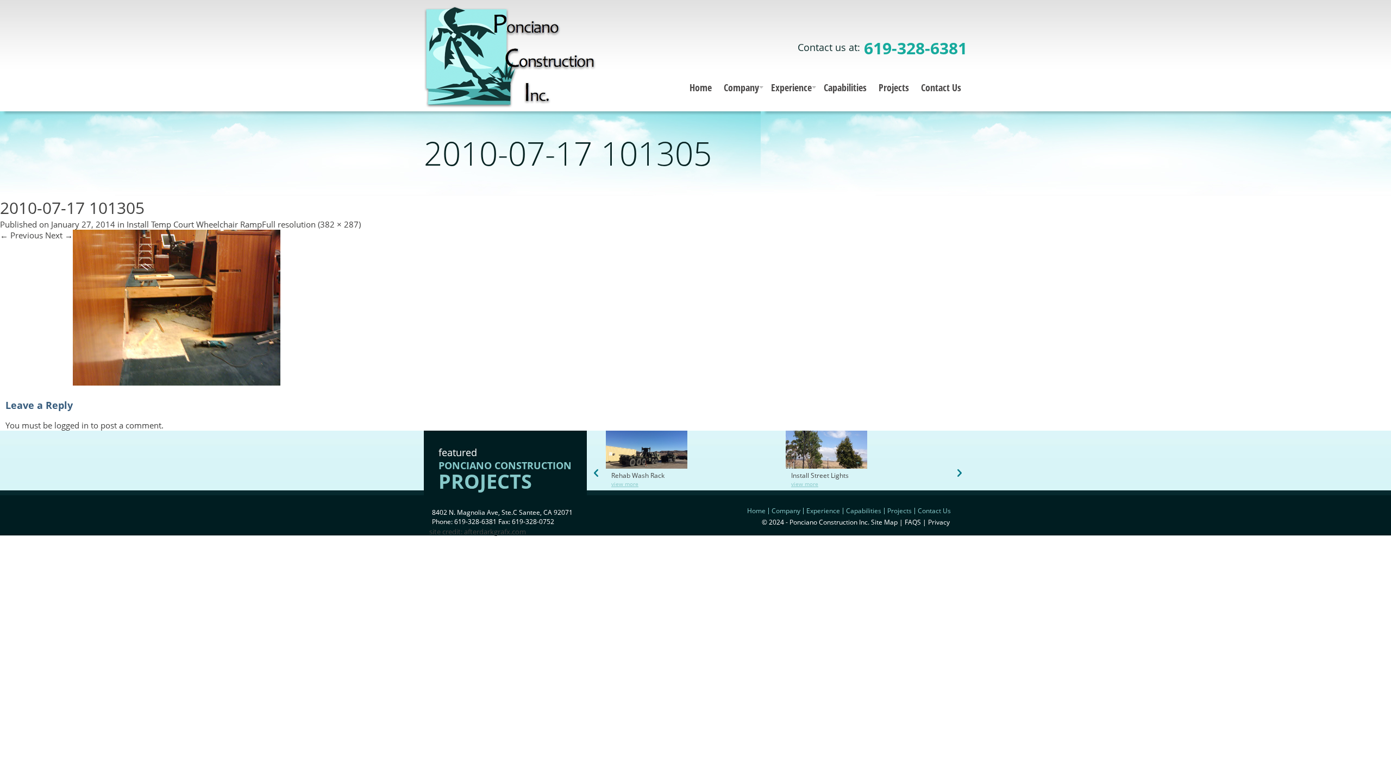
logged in (71, 425)
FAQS (913, 522)
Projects (894, 87)
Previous (21, 235)
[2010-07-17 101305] (176, 382)
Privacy (939, 522)
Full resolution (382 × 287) (311, 224)
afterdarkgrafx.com (495, 532)
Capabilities (845, 87)
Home (701, 87)
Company (741, 87)
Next (59, 235)
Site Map (884, 522)
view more (624, 484)
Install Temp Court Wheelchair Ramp (194, 224)
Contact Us (941, 87)
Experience (791, 87)
